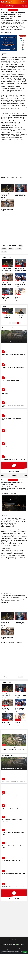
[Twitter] (18, 939)
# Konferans (18, 248)
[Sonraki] (25, 323)
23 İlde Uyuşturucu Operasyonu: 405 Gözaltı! (13, 446)
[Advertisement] (14, 158)
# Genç (20, 676)
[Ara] (23, 6)
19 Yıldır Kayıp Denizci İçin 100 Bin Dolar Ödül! (13, 459)
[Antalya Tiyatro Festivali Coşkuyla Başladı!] (7, 294)
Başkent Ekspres (10, 6)
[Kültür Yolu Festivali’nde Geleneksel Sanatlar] (20, 294)
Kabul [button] (25, 952)
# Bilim (20, 245)
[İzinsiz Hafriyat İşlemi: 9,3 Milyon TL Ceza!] (14, 336)
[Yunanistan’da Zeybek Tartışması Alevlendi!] (7, 314)
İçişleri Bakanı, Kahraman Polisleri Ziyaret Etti (13, 354)
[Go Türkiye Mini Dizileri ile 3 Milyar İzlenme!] (7, 205)
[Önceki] (3, 323)
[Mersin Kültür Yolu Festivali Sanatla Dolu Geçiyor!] (20, 280)
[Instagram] (9, 939)
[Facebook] (14, 939)
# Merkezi (4, 251)
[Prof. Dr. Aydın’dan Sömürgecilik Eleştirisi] (21, 191)
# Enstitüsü (4, 248)
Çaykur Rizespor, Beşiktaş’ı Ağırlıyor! (11, 380)
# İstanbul (11, 248)
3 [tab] (15, 322)
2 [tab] (12, 322)
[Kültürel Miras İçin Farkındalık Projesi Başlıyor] (7, 191)
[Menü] (2, 5)
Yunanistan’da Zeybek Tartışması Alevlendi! (13, 367)
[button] (26, 6)
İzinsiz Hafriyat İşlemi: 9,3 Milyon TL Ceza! (12, 341)
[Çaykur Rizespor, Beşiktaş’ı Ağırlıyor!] (20, 314)
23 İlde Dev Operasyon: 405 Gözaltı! (11, 433)
